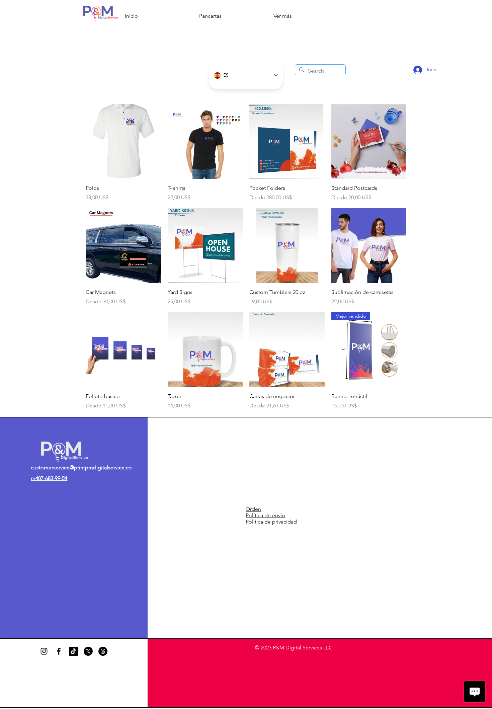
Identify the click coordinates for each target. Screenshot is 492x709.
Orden (253, 509)
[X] (88, 651)
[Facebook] (58, 651)
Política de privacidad (271, 522)
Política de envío (265, 515)
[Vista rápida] (123, 141)
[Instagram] (44, 651)
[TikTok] (73, 651)
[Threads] (102, 651)
